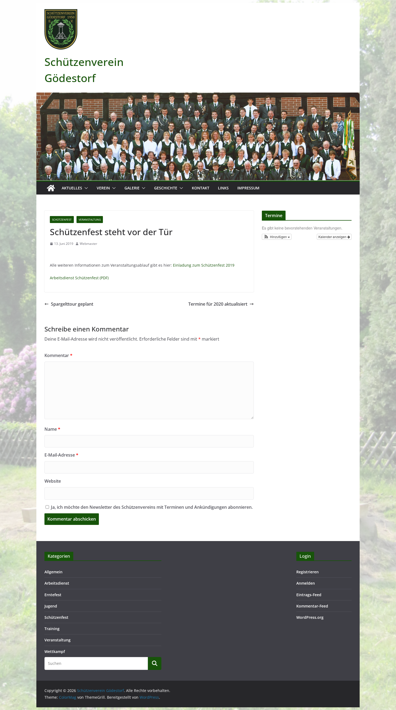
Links (223, 187)
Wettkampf (54, 651)
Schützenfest (62, 219)
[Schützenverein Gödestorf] (50, 188)
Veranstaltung (90, 219)
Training (52, 628)
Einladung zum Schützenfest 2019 (203, 265)
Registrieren (307, 571)
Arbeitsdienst (56, 583)
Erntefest (52, 594)
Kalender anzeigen (332, 236)
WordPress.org (310, 617)
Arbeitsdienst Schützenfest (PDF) (79, 277)
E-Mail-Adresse (61, 455)
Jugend (50, 606)
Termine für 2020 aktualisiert (217, 304)
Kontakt (200, 187)
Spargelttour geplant (72, 304)
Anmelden (305, 583)
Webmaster (88, 243)
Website (52, 481)
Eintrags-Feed (308, 594)
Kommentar (58, 355)
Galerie (132, 187)
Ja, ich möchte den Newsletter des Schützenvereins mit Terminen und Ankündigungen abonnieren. (151, 507)
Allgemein (53, 571)
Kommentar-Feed (312, 606)
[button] (85, 188)
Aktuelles (72, 187)
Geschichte (165, 187)
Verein (103, 187)
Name (52, 429)
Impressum (248, 187)
